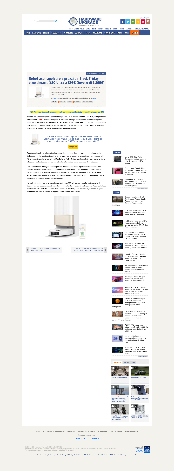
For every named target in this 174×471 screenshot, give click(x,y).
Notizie (117, 192)
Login (141, 18)
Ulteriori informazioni (110, 448)
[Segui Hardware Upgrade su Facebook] (122, 21)
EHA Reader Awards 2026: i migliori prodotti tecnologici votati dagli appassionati (136, 212)
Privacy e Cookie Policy (58, 455)
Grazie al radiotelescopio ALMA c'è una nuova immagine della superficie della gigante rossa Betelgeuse (128, 302)
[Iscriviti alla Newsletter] (133, 21)
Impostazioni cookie (130, 455)
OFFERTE (135, 33)
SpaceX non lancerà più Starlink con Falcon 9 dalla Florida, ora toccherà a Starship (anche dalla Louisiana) (129, 201)
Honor (100, 28)
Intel (94, 28)
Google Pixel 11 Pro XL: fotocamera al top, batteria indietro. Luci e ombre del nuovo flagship (135, 182)
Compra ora (73, 146)
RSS (111, 455)
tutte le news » (142, 356)
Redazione (93, 455)
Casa (94, 98)
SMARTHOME (109, 33)
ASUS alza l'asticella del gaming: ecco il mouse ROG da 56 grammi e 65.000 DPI (136, 245)
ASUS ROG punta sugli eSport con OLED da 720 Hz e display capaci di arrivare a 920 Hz (136, 328)
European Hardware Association (139, 450)
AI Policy (70, 455)
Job (121, 455)
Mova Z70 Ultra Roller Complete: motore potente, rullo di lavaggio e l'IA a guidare (135, 160)
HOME (27, 33)
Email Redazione (103, 455)
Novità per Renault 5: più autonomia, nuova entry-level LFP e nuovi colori (135, 279)
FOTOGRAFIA (68, 33)
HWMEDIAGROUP (131, 431)
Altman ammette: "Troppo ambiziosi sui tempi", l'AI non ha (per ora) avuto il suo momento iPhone (136, 290)
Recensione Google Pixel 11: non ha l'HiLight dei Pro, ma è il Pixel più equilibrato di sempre (136, 171)
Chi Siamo (40, 455)
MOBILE (46, 33)
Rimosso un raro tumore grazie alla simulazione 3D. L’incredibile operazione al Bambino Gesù (135, 235)
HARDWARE (36, 33)
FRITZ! (121, 28)
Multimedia (117, 363)
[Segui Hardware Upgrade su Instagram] (148, 21)
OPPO (115, 28)
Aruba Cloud (79, 28)
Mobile (95, 439)
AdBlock (85, 455)
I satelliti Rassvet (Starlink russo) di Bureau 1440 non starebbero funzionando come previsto (135, 257)
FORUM (119, 33)
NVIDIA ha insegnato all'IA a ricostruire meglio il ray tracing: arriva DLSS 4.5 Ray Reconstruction (136, 224)
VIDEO (112, 431)
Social (116, 455)
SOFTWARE (79, 33)
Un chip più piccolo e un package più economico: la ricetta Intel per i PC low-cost (135, 339)
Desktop (80, 439)
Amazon (129, 28)
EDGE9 (88, 33)
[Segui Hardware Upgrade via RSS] (138, 21)
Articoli (117, 152)
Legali (47, 455)
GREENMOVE (97, 33)
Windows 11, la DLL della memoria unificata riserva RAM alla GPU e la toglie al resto (136, 350)
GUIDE (127, 33)
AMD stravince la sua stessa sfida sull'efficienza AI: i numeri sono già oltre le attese (136, 268)
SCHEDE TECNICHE (142, 28)
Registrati (147, 18)
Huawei (108, 28)
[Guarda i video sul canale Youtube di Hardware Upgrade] (143, 21)
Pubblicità (77, 455)
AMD (88, 28)
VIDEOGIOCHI (56, 33)
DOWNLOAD (82, 431)
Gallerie (126, 362)
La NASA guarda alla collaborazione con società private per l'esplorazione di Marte (88, 250)
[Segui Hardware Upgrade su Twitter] (127, 21)
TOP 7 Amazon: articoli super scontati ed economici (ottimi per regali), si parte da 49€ (67, 112)
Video (133, 362)
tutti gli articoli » (142, 188)
